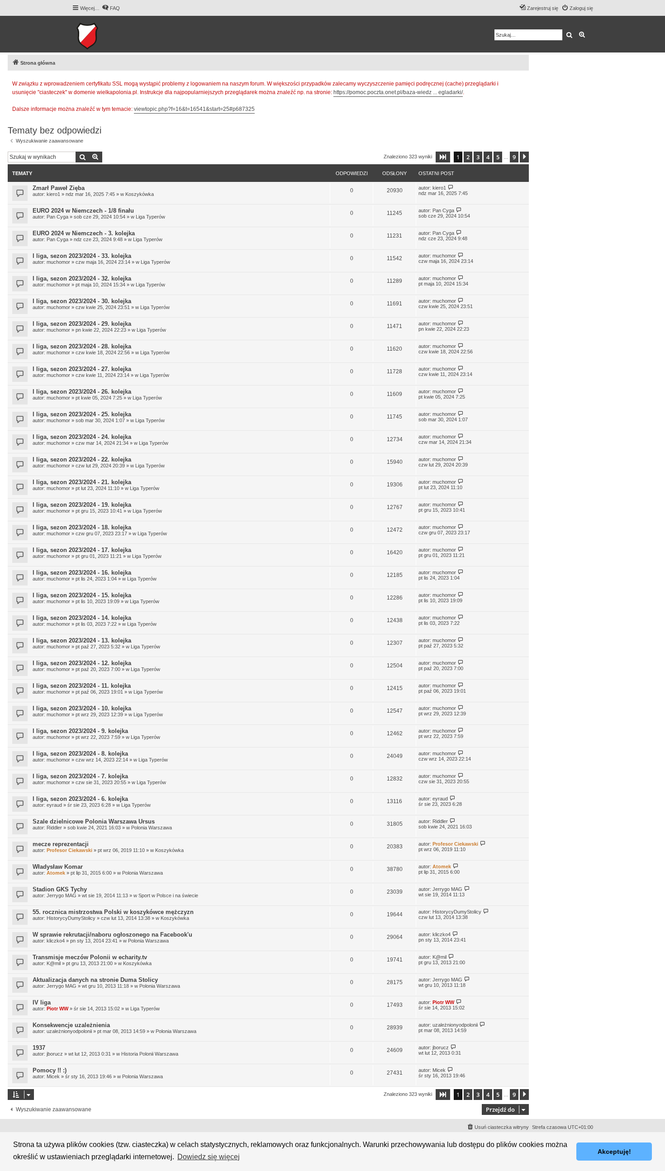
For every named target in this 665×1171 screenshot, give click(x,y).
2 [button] (468, 157)
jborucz (55, 1054)
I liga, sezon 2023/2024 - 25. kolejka (82, 414)
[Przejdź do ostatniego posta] (450, 187)
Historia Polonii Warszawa (149, 1054)
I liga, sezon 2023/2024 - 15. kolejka (82, 595)
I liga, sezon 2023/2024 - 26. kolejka (82, 391)
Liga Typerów (150, 216)
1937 (39, 1047)
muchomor (58, 262)
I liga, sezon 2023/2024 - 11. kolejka (82, 685)
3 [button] (478, 157)
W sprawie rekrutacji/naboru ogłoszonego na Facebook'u (112, 934)
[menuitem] (111, 8)
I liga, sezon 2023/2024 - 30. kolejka (82, 301)
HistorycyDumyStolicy (71, 918)
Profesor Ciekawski (69, 850)
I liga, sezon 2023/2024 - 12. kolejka (82, 663)
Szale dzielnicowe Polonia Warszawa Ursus (94, 821)
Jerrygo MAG (61, 895)
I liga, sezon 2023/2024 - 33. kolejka (82, 255)
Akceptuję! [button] (614, 1151)
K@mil (54, 963)
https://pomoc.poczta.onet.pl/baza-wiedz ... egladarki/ (398, 92)
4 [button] (487, 157)
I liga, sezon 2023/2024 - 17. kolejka (82, 550)
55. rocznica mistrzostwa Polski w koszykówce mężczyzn (113, 912)
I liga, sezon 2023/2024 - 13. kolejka (82, 640)
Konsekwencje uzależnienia (71, 1025)
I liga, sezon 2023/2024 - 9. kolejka (80, 731)
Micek (53, 1076)
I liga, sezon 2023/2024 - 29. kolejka (82, 323)
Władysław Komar (58, 866)
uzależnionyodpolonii (69, 1031)
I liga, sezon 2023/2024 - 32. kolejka (82, 278)
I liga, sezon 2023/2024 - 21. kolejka (82, 482)
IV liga (42, 1002)
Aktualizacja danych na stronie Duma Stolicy (95, 979)
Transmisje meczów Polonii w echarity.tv (90, 957)
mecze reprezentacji (61, 844)
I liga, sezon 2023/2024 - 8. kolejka (80, 753)
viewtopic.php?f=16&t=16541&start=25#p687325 (194, 109)
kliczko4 (56, 940)
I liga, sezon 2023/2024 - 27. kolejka (82, 369)
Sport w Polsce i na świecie (168, 895)
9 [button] (514, 157)
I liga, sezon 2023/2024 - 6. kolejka (80, 798)
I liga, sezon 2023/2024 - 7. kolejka (80, 776)
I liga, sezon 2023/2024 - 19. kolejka (82, 504)
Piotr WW (57, 1008)
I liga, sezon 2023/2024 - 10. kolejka (82, 708)
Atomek (56, 873)
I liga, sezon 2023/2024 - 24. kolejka (82, 436)
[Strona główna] (115, 34)
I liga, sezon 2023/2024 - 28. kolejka (82, 346)
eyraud (54, 805)
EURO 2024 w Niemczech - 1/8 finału (83, 210)
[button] (443, 157)
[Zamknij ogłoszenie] (521, 82)
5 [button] (497, 157)
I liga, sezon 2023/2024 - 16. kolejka (82, 572)
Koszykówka (139, 194)
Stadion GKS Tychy (60, 889)
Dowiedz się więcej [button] (208, 1157)
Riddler (54, 827)
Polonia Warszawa (151, 827)
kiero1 (53, 194)
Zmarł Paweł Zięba (59, 188)
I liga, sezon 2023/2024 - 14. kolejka (82, 617)
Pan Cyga (57, 216)
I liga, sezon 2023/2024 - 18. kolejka (82, 527)
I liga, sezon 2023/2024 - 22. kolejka (82, 459)
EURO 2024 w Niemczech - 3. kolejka (84, 233)
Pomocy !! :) (49, 1070)
